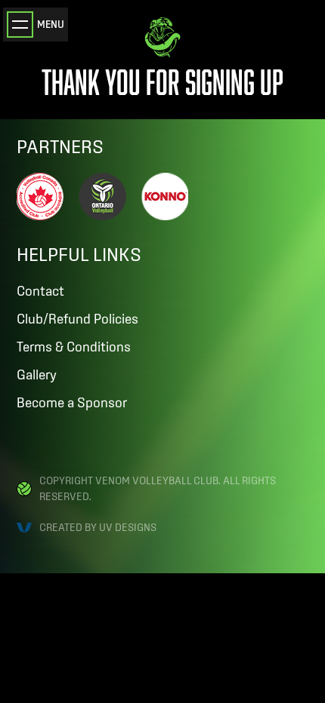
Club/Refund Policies (77, 319)
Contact (40, 291)
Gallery (37, 374)
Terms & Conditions (74, 347)
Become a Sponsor (72, 402)
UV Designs (127, 527)
